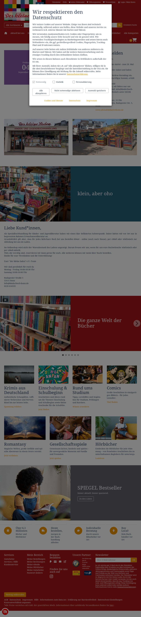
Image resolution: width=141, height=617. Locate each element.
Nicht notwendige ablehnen (67, 90)
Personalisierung (82, 82)
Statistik (59, 82)
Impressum (91, 101)
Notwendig (41, 82)
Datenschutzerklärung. (77, 74)
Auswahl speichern (97, 90)
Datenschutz (74, 101)
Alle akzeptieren (41, 91)
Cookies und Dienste (53, 101)
